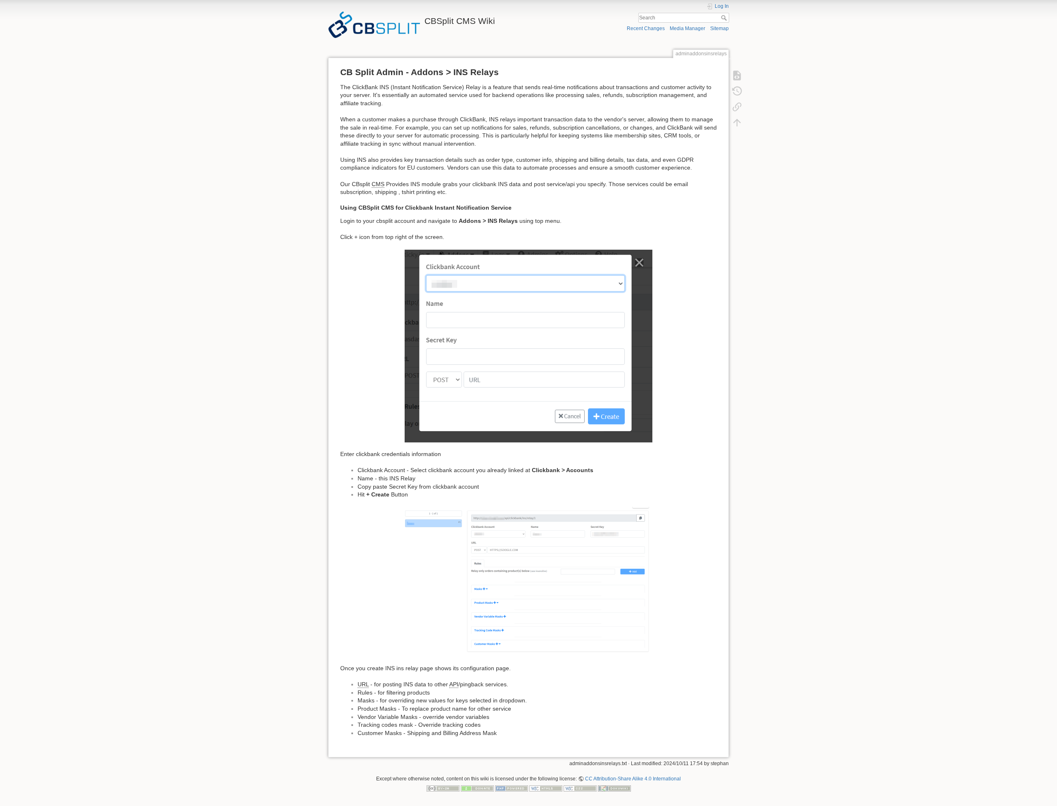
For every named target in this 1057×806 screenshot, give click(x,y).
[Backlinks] (737, 106)
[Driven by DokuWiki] (614, 788)
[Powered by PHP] (511, 788)
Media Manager (687, 28)
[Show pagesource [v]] (737, 75)
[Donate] (477, 788)
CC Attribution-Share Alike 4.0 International (633, 779)
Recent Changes (646, 28)
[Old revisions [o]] (737, 91)
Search (725, 18)
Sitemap (719, 28)
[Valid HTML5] (545, 788)
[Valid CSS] (580, 788)
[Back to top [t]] (737, 122)
